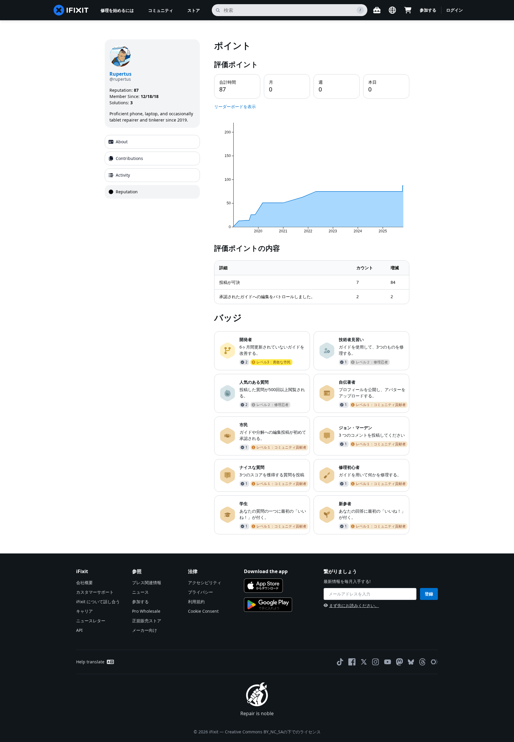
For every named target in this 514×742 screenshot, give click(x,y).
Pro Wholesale (146, 611)
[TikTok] (340, 661)
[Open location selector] (392, 10)
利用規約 (196, 601)
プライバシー (200, 592)
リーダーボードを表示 (235, 106)
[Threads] (422, 661)
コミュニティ (160, 10)
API (79, 630)
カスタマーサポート (95, 592)
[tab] (152, 142)
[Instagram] (375, 661)
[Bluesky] (411, 662)
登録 (429, 594)
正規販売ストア (146, 620)
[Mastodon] (399, 661)
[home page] (71, 10)
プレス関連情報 (146, 582)
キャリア (84, 611)
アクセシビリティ (204, 582)
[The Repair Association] (434, 661)
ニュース (140, 592)
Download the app (266, 571)
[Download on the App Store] (263, 585)
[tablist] (152, 167)
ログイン (454, 10)
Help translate (90, 662)
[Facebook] (351, 661)
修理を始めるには (117, 10)
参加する (428, 10)
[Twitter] (363, 661)
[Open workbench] (377, 10)
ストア (193, 10)
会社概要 (84, 582)
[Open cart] (408, 10)
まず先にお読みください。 (354, 605)
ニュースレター (90, 620)
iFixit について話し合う (98, 601)
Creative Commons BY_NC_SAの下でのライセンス (273, 732)
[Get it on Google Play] (268, 605)
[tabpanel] (311, 286)
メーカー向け (144, 630)
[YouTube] (387, 661)
